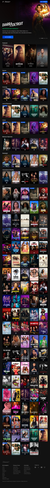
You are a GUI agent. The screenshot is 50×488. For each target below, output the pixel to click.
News (3, 476)
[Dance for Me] (16, 247)
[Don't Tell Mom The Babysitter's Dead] (16, 261)
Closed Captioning (27, 468)
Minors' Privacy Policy (16, 472)
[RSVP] (16, 395)
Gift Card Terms (15, 468)
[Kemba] (16, 314)
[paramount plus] (7, 1)
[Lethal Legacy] (34, 314)
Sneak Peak (4, 477)
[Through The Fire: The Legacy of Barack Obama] (16, 435)
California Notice (16, 473)
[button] (3, 1)
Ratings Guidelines (27, 469)
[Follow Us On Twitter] (38, 467)
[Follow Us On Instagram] (44, 467)
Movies (3, 469)
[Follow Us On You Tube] (41, 467)
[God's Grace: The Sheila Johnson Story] (25, 287)
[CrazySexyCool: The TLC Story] (43, 234)
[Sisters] (25, 421)
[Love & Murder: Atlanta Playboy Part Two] (25, 328)
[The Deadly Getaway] (43, 247)
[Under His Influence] (25, 448)
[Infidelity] (6, 314)
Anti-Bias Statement (27, 473)
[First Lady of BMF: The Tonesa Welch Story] (25, 274)
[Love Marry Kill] (34, 328)
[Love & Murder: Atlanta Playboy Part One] (16, 328)
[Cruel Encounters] (6, 247)
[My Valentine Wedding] (25, 368)
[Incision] (43, 301)
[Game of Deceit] (6, 287)
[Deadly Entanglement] (34, 247)
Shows (3, 468)
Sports (3, 473)
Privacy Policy (15, 469)
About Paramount (27, 472)
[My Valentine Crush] (16, 368)
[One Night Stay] (25, 381)
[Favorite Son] (43, 261)
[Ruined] (25, 408)
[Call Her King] (43, 220)
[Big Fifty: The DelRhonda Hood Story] (16, 193)
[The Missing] (6, 354)
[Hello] (43, 287)
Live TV (3, 472)
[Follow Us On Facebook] (35, 467)
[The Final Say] (6, 274)
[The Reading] (25, 395)
